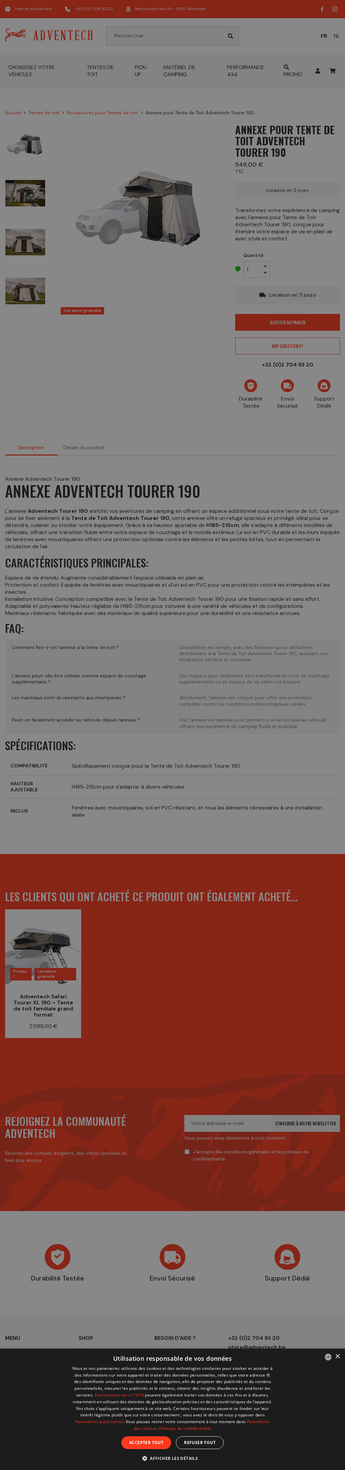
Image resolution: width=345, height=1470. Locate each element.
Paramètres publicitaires (99, 1421)
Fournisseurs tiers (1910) (119, 1395)
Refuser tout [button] (200, 1442)
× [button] (337, 1356)
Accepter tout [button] (146, 1442)
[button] (172, 1458)
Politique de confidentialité (185, 1428)
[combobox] (328, 1357)
